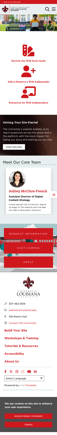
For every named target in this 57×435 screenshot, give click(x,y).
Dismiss (28, 424)
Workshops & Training (21, 338)
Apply (28, 262)
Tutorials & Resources (21, 346)
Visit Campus (28, 248)
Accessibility (14, 353)
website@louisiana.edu (23, 310)
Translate (30, 385)
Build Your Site (15, 330)
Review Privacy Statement (28, 416)
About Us (11, 361)
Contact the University (22, 322)
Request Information (28, 233)
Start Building (14, 147)
